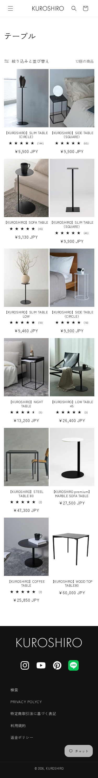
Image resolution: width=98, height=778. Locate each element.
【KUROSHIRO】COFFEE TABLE (26, 583)
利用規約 (18, 725)
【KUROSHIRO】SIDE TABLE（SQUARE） (72, 135)
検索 (14, 689)
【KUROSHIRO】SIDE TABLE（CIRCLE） (72, 314)
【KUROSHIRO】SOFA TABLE (26, 222)
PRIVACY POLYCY (26, 701)
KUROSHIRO (55, 768)
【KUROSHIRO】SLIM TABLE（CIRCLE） (26, 135)
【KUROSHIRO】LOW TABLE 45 (71, 404)
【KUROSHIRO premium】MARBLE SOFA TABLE (72, 494)
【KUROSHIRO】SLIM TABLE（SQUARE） (72, 224)
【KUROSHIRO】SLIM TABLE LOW (26, 314)
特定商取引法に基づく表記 (33, 713)
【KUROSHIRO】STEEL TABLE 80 (26, 494)
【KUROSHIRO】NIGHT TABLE (26, 404)
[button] (10, 8)
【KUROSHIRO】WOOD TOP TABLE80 (72, 583)
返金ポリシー (21, 737)
